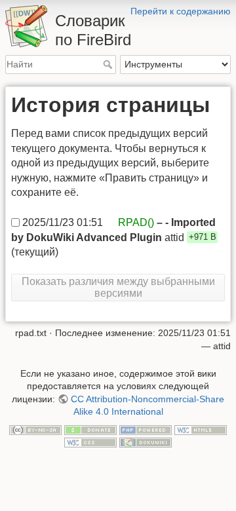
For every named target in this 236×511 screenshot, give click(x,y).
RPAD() (136, 221)
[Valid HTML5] (200, 429)
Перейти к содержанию (180, 11)
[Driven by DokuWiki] (145, 442)
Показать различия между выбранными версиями (118, 287)
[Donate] (90, 429)
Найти (109, 64)
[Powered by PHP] (145, 429)
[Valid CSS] (90, 442)
